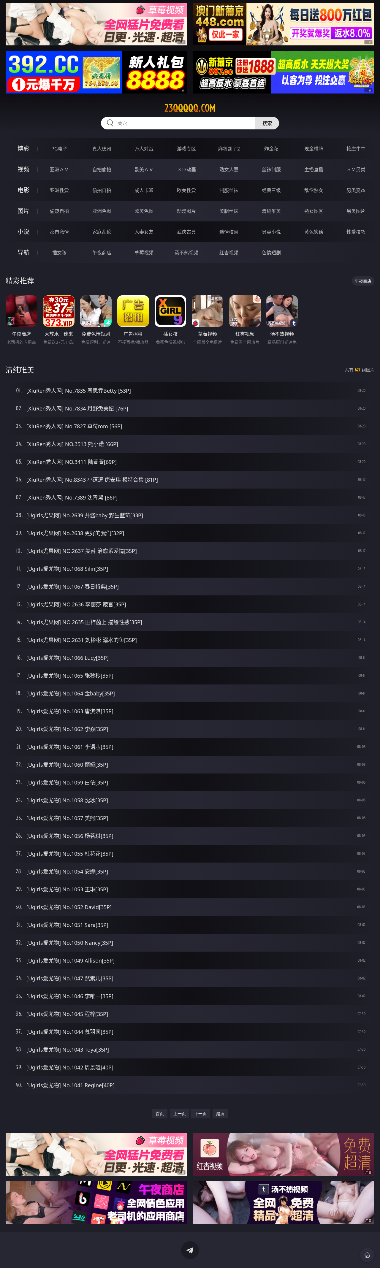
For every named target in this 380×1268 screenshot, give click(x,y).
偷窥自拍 (59, 211)
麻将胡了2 (229, 148)
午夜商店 (101, 252)
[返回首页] (367, 1255)
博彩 (23, 149)
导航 (23, 252)
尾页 (220, 1113)
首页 (160, 1113)
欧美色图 (143, 211)
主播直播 (313, 169)
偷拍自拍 (101, 190)
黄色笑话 (313, 232)
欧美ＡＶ (143, 169)
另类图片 (355, 211)
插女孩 (59, 252)
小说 (23, 232)
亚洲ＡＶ (59, 169)
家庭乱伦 (101, 232)
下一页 (200, 1113)
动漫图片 (186, 211)
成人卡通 (143, 190)
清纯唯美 (271, 211)
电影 (23, 190)
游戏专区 (186, 148)
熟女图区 (313, 211)
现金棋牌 (313, 148)
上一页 (179, 1113)
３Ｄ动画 (186, 169)
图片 (23, 211)
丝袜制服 (271, 169)
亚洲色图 (101, 211)
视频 (23, 169)
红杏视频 (228, 252)
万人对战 (143, 148)
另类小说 (271, 232)
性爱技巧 (355, 232)
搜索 (267, 123)
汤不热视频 (186, 252)
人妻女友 (143, 232)
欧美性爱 (186, 190)
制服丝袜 (228, 190)
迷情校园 (228, 232)
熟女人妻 (228, 169)
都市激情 (59, 232)
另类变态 (355, 190)
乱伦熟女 (313, 190)
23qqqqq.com (190, 108)
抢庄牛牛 (355, 148)
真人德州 (101, 148)
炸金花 (271, 148)
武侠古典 (186, 232)
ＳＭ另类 (355, 169)
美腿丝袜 (228, 211)
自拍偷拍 (101, 169)
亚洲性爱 (59, 190)
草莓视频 (143, 252)
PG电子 (59, 148)
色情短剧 (271, 252)
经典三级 (271, 190)
